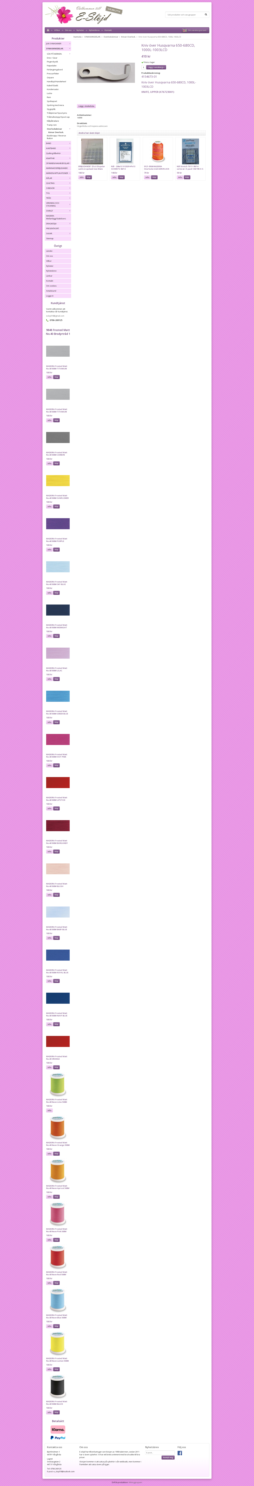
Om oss (68, 30)
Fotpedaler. (52, 65)
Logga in (50, 295)
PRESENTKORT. (52, 228)
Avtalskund (51, 290)
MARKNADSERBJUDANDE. (57, 168)
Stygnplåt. (51, 109)
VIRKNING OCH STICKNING (52, 204)
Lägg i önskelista (86, 106)
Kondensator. (53, 89)
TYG (48, 193)
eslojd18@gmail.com (55, 315)
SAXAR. (49, 233)
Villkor (57, 30)
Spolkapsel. (52, 101)
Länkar (49, 275)
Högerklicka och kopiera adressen (92, 126)
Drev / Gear (52, 57)
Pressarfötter (53, 73)
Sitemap (50, 238)
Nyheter (80, 30)
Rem (49, 97)
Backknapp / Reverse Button (56, 137)
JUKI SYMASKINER (53, 43)
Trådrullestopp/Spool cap (58, 117)
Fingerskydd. (52, 61)
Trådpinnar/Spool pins (57, 113)
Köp (56, 377)
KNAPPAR (50, 158)
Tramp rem (52, 125)
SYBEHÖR (50, 188)
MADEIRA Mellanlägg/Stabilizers (56, 217)
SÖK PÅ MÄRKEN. (54, 54)
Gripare (50, 77)
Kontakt (108, 30)
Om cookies (51, 285)
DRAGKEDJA (51, 223)
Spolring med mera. (55, 105)
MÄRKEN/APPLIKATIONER (57, 173)
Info (49, 377)
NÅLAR (49, 178)
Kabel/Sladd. (52, 85)
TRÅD (48, 198)
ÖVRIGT (49, 210)
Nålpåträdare (53, 121)
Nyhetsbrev (94, 30)
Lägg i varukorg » (156, 67)
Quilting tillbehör (53, 153)
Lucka (49, 93)
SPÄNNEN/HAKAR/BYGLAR (57, 163)
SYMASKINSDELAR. (54, 48)
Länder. (49, 251)
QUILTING (50, 183)
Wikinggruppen (135, 1482)
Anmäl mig (168, 1457)
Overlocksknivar (54, 129)
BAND (48, 143)
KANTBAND (51, 148)
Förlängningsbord (55, 69)
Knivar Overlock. (56, 132)
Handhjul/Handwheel (56, 81)
